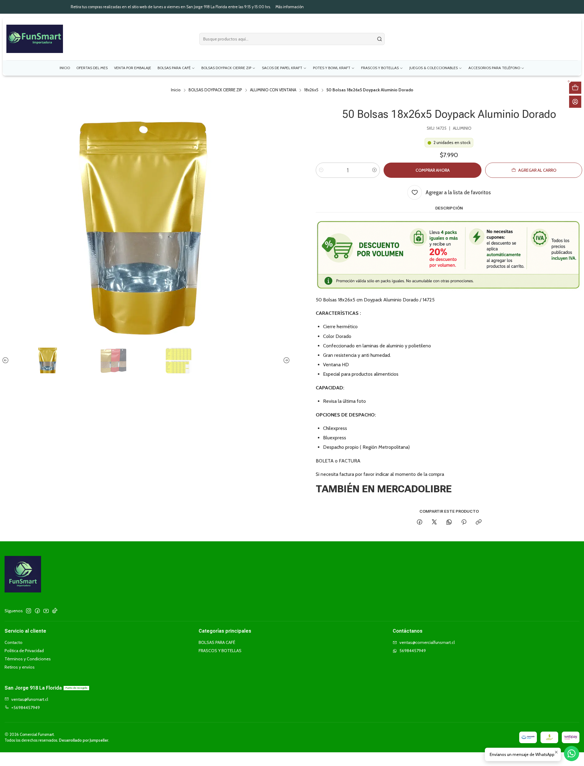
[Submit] (379, 39)
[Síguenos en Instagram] (29, 611)
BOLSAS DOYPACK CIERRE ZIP (215, 90)
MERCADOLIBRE (414, 489)
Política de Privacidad (24, 650)
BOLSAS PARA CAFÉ (217, 642)
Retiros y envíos (20, 667)
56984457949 (412, 650)
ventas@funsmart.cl (29, 699)
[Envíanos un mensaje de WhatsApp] (571, 753)
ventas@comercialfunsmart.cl (427, 642)
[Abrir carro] (575, 88)
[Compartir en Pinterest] (464, 522)
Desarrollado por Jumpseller (83, 740)
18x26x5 (311, 90)
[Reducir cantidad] (321, 170)
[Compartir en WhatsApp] (449, 522)
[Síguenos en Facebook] (37, 611)
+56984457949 (25, 707)
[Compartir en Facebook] (420, 522)
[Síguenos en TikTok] (55, 611)
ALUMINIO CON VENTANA (273, 90)
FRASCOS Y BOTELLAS (220, 650)
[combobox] (292, 39)
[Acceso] (575, 102)
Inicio (176, 90)
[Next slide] (285, 360)
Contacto (14, 642)
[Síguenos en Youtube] (46, 611)
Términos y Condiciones (28, 659)
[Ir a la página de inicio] (34, 39)
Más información (220, 7)
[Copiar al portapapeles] (479, 522)
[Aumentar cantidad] (374, 170)
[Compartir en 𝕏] (434, 522)
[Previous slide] (6, 360)
